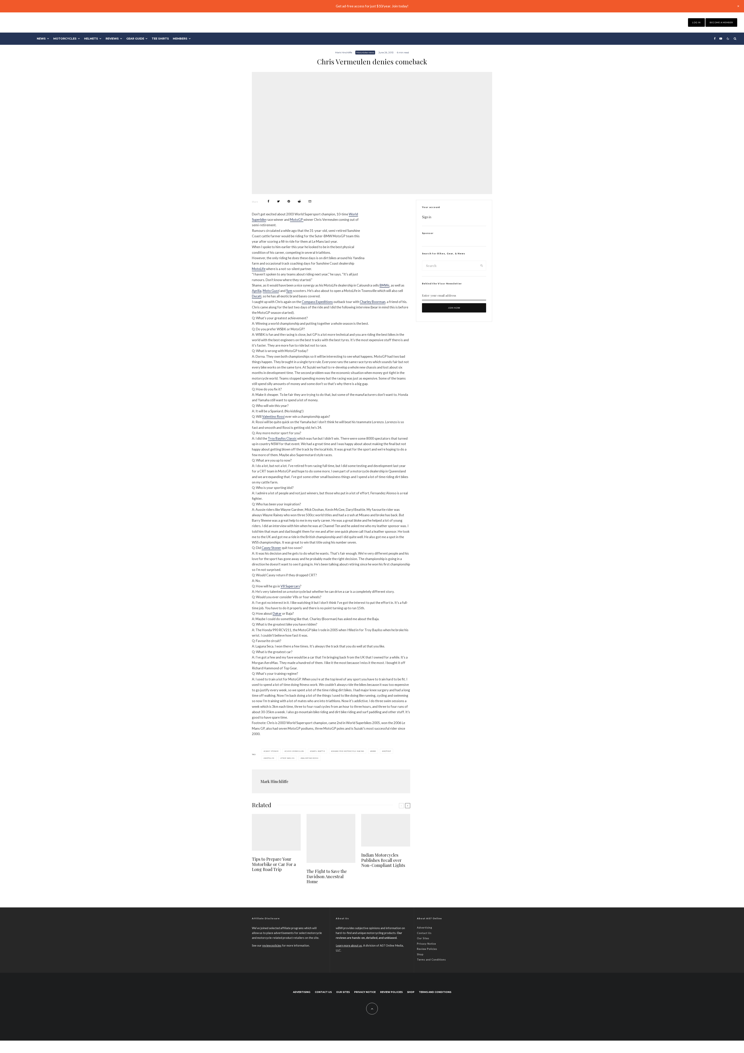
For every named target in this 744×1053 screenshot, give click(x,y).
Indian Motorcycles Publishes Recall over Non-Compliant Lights (383, 860)
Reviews (112, 38)
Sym (289, 291)
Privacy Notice (426, 943)
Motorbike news (365, 52)
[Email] (309, 201)
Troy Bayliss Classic (282, 438)
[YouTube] (720, 39)
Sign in (426, 217)
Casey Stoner (271, 548)
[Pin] (289, 201)
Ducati (256, 296)
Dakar (277, 613)
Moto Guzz (271, 291)
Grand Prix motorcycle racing (348, 751)
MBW (373, 751)
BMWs (384, 285)
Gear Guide (135, 38)
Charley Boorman (372, 302)
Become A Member (721, 22)
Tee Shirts (160, 38)
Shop (420, 954)
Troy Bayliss (288, 758)
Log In (696, 22)
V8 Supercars (290, 586)
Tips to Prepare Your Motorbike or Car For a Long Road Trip (274, 864)
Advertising (424, 927)
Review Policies (427, 948)
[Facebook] (714, 39)
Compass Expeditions (317, 302)
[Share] (268, 201)
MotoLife (258, 269)
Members (180, 38)
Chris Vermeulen (295, 751)
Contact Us (424, 933)
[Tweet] (278, 201)
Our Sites (423, 938)
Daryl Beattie (318, 751)
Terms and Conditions (431, 959)
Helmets (91, 38)
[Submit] (299, 201)
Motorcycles (65, 38)
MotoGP (296, 220)
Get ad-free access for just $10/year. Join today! (372, 6)
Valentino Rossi (273, 416)
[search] (482, 265)
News (41, 38)
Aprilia (256, 291)
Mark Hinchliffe (343, 52)
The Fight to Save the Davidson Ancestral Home (327, 876)
